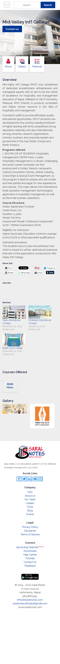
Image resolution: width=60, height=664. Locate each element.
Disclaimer (30, 530)
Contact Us (30, 562)
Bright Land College (12, 348)
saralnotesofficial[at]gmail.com (30, 603)
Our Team (30, 499)
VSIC (30, 492)
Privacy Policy (30, 527)
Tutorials (30, 558)
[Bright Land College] (13, 339)
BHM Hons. (10, 385)
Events (30, 514)
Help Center (30, 554)
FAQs (30, 506)
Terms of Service (30, 534)
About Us (30, 495)
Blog (30, 510)
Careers (30, 503)
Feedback (30, 565)
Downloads (30, 550)
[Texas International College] (13, 312)
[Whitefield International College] (39, 312)
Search (48, 4)
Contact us (12, 29)
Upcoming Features (30, 547)
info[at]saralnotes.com (30, 599)
